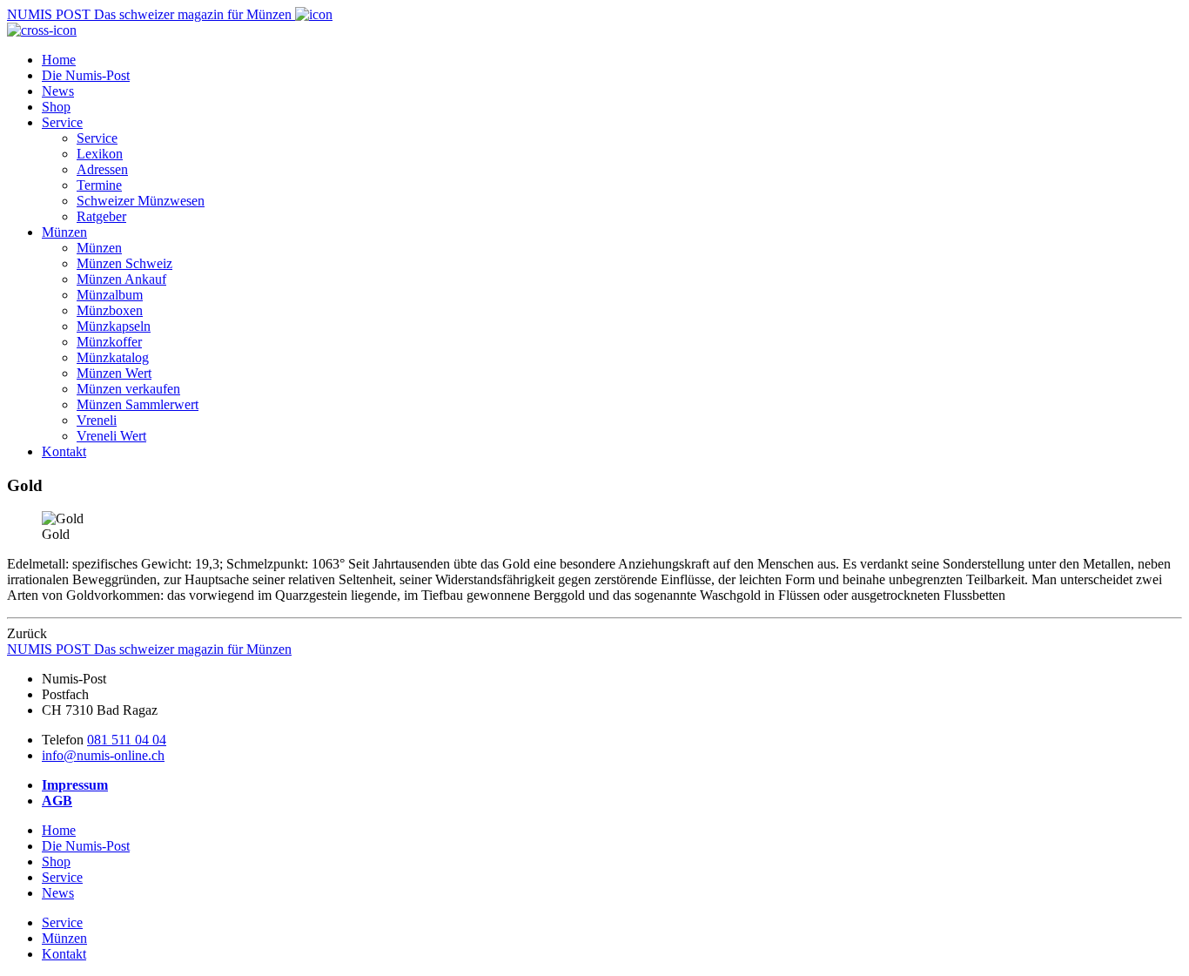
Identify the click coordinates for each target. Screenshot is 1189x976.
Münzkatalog (113, 357)
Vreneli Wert (111, 435)
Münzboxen (110, 310)
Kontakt (64, 451)
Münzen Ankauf (121, 279)
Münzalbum (110, 294)
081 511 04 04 (126, 739)
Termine (99, 185)
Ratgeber (101, 216)
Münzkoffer (109, 341)
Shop (56, 106)
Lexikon (100, 153)
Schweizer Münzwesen (141, 200)
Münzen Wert (114, 373)
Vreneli (97, 420)
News (58, 91)
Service (62, 122)
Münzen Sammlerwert (137, 404)
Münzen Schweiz (124, 263)
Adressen (102, 169)
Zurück (27, 633)
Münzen (64, 232)
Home (59, 59)
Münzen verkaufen (128, 388)
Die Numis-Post (86, 75)
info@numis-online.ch (103, 755)
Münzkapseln (114, 326)
